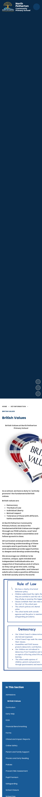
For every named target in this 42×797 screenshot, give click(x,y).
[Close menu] (36, 6)
